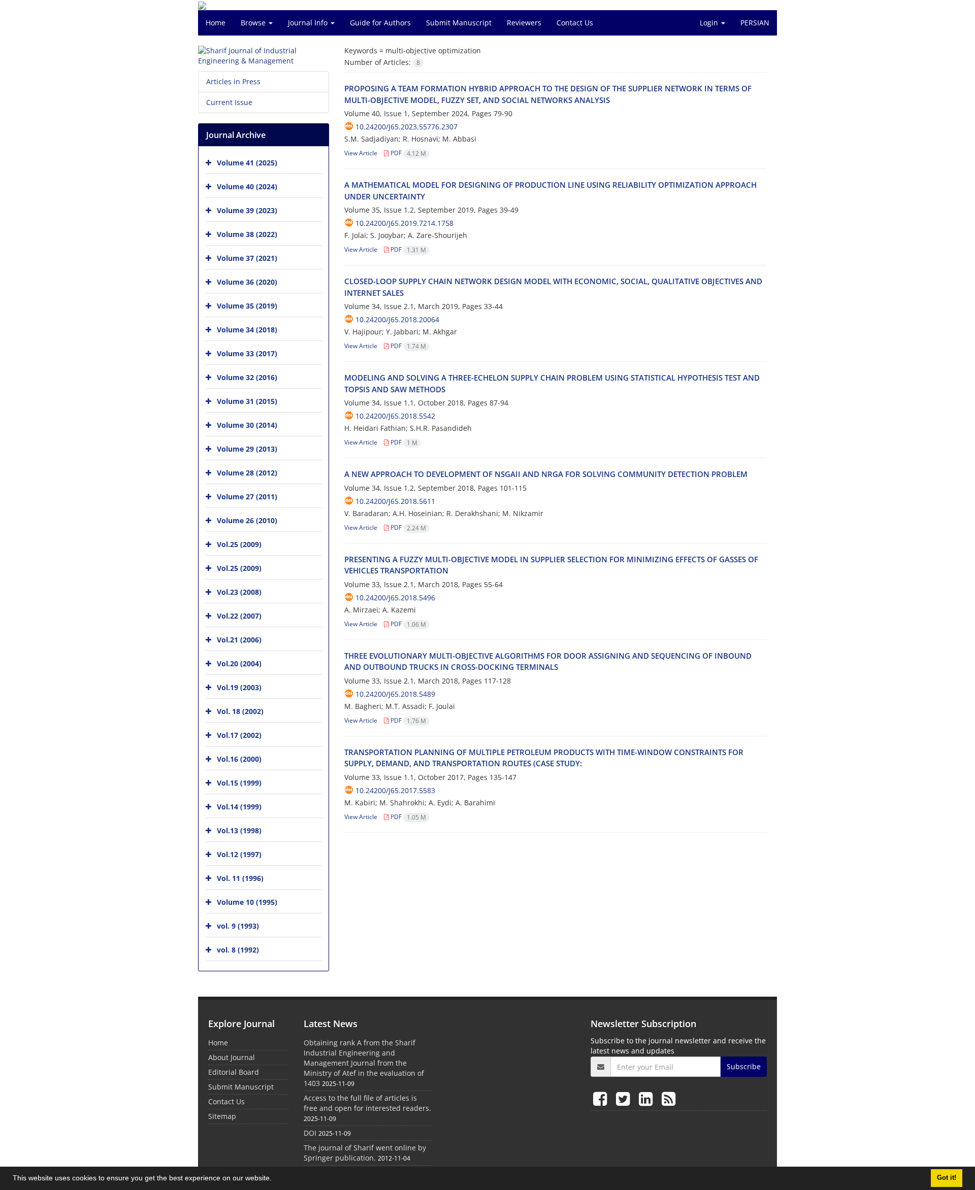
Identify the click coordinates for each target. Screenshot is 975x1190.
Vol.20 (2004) (239, 663)
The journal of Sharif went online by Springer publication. (365, 1153)
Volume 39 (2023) (247, 210)
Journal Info (309, 22)
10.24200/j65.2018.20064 (397, 319)
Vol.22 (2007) (239, 616)
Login (710, 22)
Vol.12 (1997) (239, 854)
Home (215, 22)
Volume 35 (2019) (247, 306)
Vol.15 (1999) (239, 783)
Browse (254, 22)
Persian (754, 22)
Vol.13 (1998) (239, 830)
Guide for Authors (380, 22)
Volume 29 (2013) (247, 449)
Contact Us (575, 22)
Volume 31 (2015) (247, 401)
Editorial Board (233, 1072)
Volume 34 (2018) (247, 329)
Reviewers (524, 22)
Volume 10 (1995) (247, 902)
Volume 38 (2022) (247, 234)
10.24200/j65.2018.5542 (395, 416)
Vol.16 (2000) (239, 759)
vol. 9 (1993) (238, 926)
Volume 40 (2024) (247, 186)
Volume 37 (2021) (247, 258)
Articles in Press (233, 81)
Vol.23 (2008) (239, 592)
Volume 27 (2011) (247, 496)
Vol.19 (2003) (239, 687)
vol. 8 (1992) (238, 950)
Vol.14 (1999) (239, 806)
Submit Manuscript (459, 22)
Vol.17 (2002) (239, 735)
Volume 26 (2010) (247, 520)
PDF (407, 153)
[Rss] (668, 1098)
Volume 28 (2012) (247, 473)
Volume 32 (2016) (247, 377)
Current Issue (229, 102)
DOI (310, 1133)
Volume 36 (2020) (247, 282)
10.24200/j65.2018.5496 (395, 597)
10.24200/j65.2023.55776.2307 (406, 126)
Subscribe (744, 1066)
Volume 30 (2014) (247, 425)
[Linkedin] (647, 1098)
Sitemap (222, 1116)
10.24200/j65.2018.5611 (395, 501)
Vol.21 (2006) (239, 639)
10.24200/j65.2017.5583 (395, 790)
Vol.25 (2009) (239, 544)
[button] (275, 1179)
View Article (360, 153)
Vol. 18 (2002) (240, 711)
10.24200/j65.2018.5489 (395, 694)
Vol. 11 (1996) (240, 878)
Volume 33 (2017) (247, 353)
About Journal (231, 1057)
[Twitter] (624, 1098)
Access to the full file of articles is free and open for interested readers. (367, 1103)
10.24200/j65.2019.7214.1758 (404, 223)
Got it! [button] (946, 1177)
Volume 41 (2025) (247, 162)
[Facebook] (602, 1098)
